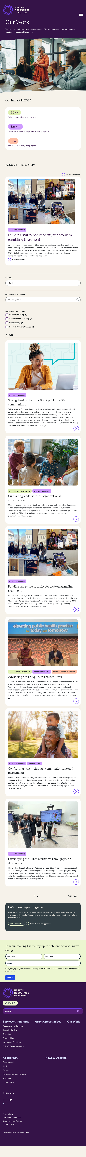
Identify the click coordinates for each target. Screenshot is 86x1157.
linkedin (10, 1100)
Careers (6, 1070)
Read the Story (18, 259)
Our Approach (9, 1062)
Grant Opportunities (48, 1021)
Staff (5, 1066)
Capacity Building (10, 1030)
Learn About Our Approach (40, 924)
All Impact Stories (73, 175)
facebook (4, 1100)
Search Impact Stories (15, 295)
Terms (27, 1133)
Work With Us (10, 1003)
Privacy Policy (8, 1114)
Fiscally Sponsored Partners (14, 1074)
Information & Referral (12, 1042)
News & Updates (56, 1057)
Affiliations (7, 1078)
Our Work (73, 1021)
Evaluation (7, 1034)
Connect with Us (16, 923)
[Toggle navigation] (81, 14)
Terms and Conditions (12, 1117)
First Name (11, 956)
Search (8, 1011)
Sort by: (9, 278)
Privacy (21, 1133)
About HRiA (10, 1057)
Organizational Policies (12, 1121)
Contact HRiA (8, 1082)
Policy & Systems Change (13, 1046)
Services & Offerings (16, 1021)
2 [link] (37, 896)
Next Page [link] (72, 896)
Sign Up (10, 978)
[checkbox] (43, 314)
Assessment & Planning (13, 1026)
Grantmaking (8, 1038)
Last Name (49, 956)
